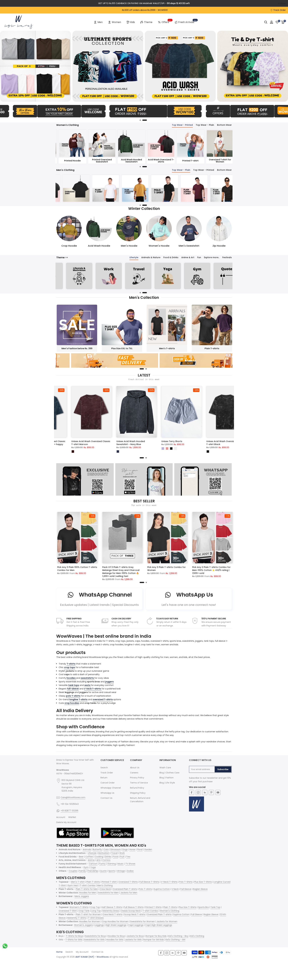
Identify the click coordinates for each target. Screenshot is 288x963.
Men (100, 22)
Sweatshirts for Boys (95, 936)
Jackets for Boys (135, 936)
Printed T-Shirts (153, 907)
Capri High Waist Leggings (158, 925)
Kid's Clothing (197, 936)
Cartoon (93, 863)
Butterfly (97, 849)
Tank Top (215, 907)
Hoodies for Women (89, 921)
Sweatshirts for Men (108, 892)
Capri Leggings (135, 925)
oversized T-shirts (103, 699)
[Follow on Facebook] (191, 792)
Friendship (93, 870)
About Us (134, 767)
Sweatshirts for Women (142, 921)
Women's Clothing (169, 910)
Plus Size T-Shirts (203, 881)
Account (60, 817)
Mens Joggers (82, 896)
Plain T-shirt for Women (88, 914)
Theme (148, 22)
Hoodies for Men (87, 892)
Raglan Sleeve (200, 889)
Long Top (96, 910)
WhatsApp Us (107, 792)
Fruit (122, 856)
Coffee (89, 856)
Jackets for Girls (133, 939)
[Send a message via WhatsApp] (5, 946)
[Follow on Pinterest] (211, 792)
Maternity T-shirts (76, 917)
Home (59, 951)
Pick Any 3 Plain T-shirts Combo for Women (169, 569)
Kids (132, 22)
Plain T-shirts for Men (87, 889)
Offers (166, 22)
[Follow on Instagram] (198, 792)
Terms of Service (139, 782)
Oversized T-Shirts (128, 881)
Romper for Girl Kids (153, 939)
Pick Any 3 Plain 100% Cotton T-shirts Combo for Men (80, 569)
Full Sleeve (185, 889)
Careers (134, 772)
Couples (73, 870)
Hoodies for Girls (114, 939)
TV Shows (130, 863)
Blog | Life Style (167, 782)
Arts (98, 860)
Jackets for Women (167, 921)
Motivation (103, 853)
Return (103, 777)
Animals (87, 849)
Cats (106, 849)
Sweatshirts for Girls (94, 939)
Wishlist (72, 817)
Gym (85, 867)
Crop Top (95, 907)
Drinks (108, 856)
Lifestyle (92, 853)
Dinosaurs (115, 849)
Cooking (99, 856)
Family (82, 870)
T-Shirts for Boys (74, 936)
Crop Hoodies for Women (115, 921)
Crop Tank (84, 910)
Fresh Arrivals (187, 22)
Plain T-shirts (93, 881)
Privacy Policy (137, 777)
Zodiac (130, 870)
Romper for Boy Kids (156, 936)
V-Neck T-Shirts (169, 881)
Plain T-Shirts (170, 907)
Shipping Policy (138, 792)
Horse (132, 849)
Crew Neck (105, 889)
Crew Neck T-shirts (112, 914)
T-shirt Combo (87, 885)
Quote (103, 870)
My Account (82, 951)
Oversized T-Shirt (68, 910)
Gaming (111, 863)
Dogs (125, 849)
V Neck (175, 889)
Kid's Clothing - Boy (178, 936)
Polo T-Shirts (185, 881)
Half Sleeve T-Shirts (112, 907)
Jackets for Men (128, 892)
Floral (139, 849)
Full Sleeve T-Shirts (149, 881)
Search (104, 767)
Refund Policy (137, 787)
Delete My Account (66, 822)
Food (115, 856)
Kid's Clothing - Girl (175, 939)
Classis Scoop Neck (131, 910)
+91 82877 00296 (69, 810)
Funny (102, 863)
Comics (106, 860)
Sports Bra (203, 907)
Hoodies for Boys (116, 936)
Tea (128, 856)
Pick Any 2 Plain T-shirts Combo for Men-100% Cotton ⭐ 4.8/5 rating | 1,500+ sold (214, 570)
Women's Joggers (83, 925)
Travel (114, 853)
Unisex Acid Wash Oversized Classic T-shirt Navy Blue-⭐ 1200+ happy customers (129, 444)
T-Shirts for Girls (73, 939)
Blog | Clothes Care (169, 772)
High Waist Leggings (116, 925)
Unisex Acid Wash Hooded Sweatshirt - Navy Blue (214, 443)
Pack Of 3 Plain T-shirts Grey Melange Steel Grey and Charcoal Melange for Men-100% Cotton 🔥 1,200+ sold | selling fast (123, 572)
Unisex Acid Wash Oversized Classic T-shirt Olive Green (84, 443)
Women (116, 22)
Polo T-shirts (145, 889)
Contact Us (106, 798)
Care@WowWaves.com (73, 797)
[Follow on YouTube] (217, 792)
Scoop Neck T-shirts (134, 914)
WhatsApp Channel (110, 787)
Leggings (99, 925)
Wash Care (165, 767)
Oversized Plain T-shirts (125, 889)
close (7, 3)
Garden (148, 849)
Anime (91, 860)
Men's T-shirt (78, 881)
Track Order (279, 10)
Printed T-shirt (109, 881)
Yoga (93, 867)
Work (122, 853)
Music (121, 863)
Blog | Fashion (166, 777)
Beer (81, 856)
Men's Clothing (105, 885)
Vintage (121, 870)
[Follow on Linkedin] (204, 792)
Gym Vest (73, 885)
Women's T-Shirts (79, 907)
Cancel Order (107, 782)
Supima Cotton (162, 889)
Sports (111, 870)
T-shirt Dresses (96, 917)
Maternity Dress (111, 910)
